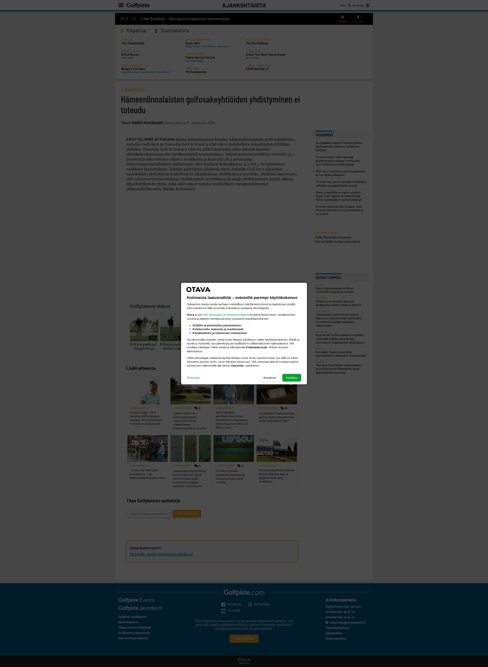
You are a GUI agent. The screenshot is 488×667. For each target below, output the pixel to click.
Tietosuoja (193, 377)
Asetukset (269, 377)
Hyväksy (291, 377)
